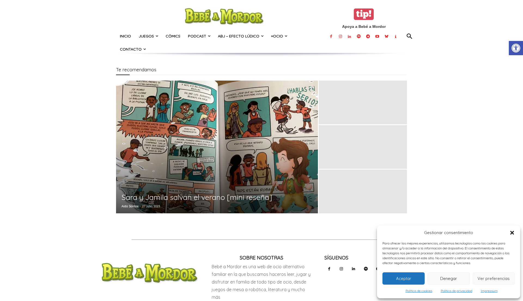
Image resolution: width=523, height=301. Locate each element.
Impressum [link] (489, 291)
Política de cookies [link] (419, 291)
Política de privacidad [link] (456, 291)
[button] (512, 232)
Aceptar (403, 278)
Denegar (448, 278)
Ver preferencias (494, 278)
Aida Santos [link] (129, 206)
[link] (516, 48)
